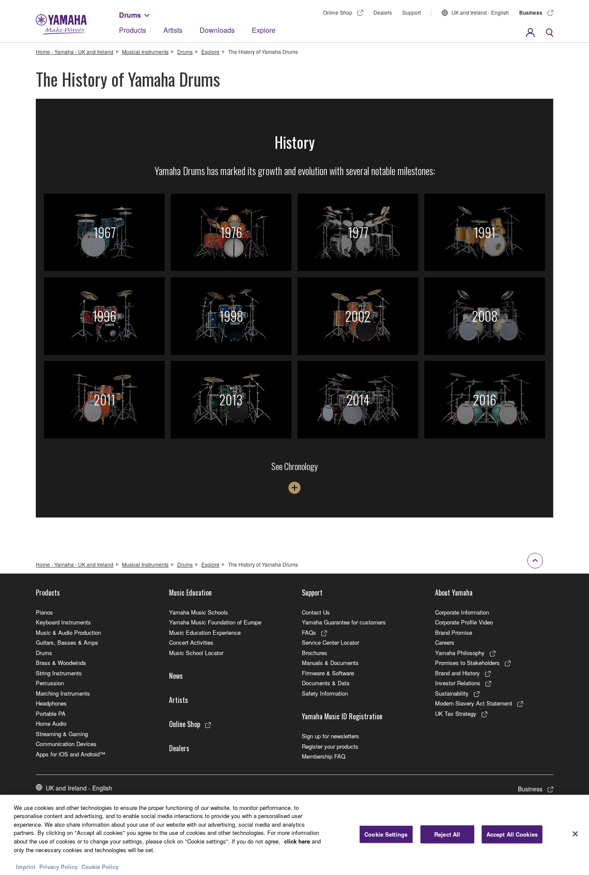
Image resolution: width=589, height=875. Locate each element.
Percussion (50, 683)
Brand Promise (453, 632)
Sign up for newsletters (330, 736)
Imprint (25, 866)
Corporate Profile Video (464, 622)
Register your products (330, 746)
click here (297, 841)
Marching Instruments (63, 693)
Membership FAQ (323, 756)
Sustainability (452, 693)
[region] (294, 835)
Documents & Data (325, 683)
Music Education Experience (205, 632)
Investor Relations (457, 683)
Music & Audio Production (68, 632)
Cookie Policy (100, 866)
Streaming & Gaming (62, 734)
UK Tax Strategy (455, 713)
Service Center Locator (330, 642)
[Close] (575, 833)
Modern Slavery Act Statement (473, 703)
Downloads (217, 30)
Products (132, 30)
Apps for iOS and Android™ (70, 754)
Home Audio (51, 723)
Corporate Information (462, 612)
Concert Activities (191, 642)
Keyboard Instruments (63, 622)
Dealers (382, 12)
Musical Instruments (145, 51)
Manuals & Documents (330, 663)
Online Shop (337, 12)
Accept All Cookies (512, 834)
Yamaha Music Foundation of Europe (215, 622)
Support (411, 12)
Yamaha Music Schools (198, 612)
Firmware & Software (328, 673)
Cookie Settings (385, 834)
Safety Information (325, 693)
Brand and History (457, 673)
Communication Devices (66, 744)
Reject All (447, 834)
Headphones (51, 703)
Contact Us (316, 612)
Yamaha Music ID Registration (342, 716)
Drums (130, 15)
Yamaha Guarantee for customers (344, 622)
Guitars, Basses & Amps (67, 642)
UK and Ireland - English (480, 12)
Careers (444, 642)
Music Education (190, 592)
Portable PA (51, 713)
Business (530, 12)
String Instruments (59, 673)
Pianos (44, 612)
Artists (172, 30)
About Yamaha (454, 592)
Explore (264, 30)
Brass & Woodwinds (61, 663)
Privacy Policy (58, 866)
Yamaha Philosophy (460, 653)
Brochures (314, 653)
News (176, 676)
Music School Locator (196, 653)
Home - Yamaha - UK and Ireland (74, 51)
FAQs (309, 632)
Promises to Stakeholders (467, 663)
